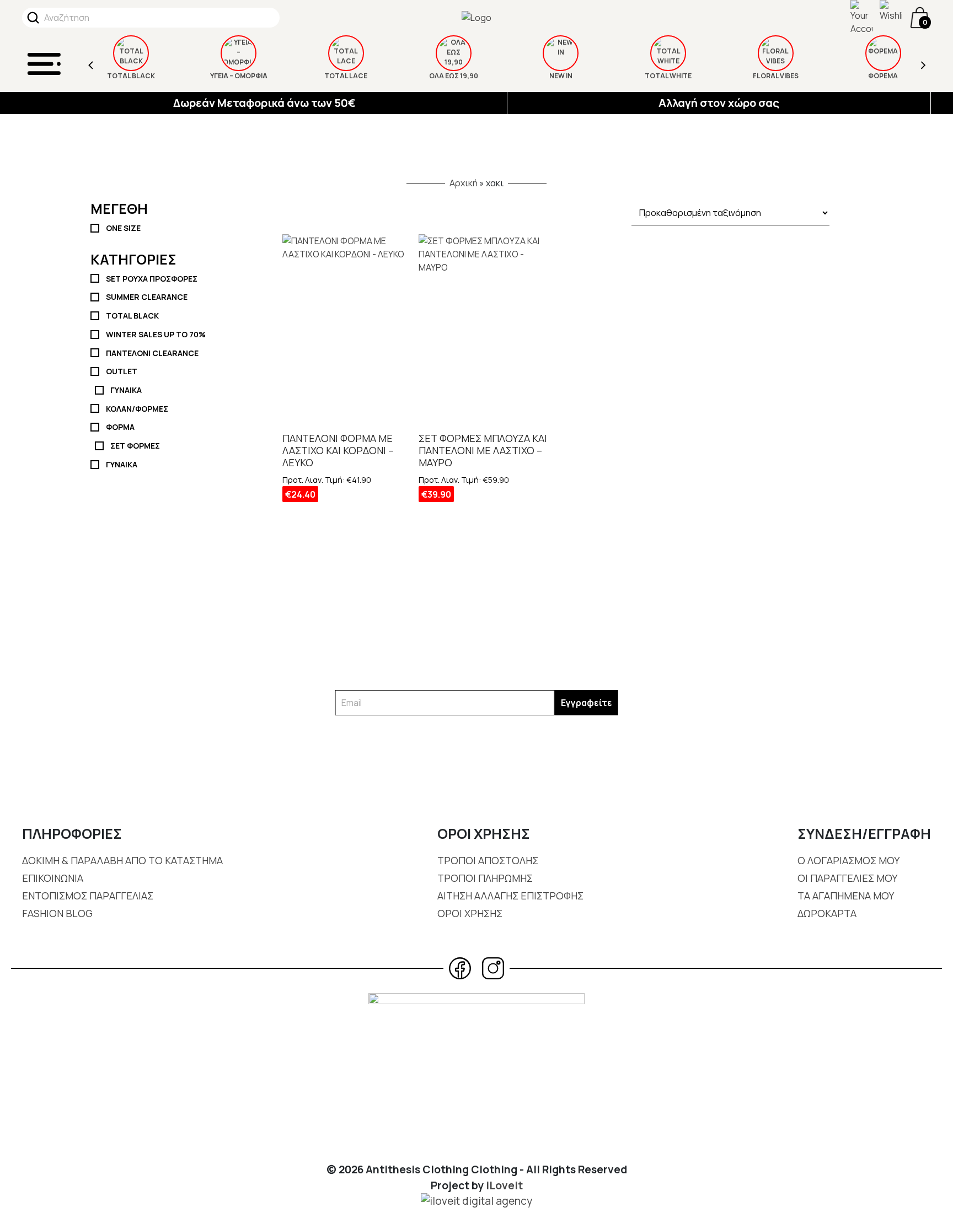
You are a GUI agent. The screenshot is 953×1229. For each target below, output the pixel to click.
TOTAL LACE (345, 75)
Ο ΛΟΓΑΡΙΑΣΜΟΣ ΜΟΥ (848, 860)
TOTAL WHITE (668, 75)
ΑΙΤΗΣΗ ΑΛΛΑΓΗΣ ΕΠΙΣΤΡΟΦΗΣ (510, 895)
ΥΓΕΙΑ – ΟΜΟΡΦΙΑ (238, 75)
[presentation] (91, 64)
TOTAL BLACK (131, 75)
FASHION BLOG (57, 913)
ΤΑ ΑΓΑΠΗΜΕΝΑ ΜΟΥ (845, 895)
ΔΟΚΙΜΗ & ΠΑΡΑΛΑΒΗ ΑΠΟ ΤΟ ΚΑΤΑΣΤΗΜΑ (122, 860)
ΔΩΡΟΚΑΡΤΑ (826, 913)
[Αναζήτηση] (33, 18)
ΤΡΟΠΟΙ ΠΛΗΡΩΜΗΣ (485, 878)
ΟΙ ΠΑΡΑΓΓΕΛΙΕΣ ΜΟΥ (847, 878)
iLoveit (504, 1185)
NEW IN (560, 75)
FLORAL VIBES (776, 75)
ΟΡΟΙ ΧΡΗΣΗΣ (469, 913)
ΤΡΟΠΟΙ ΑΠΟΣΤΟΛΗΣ (487, 860)
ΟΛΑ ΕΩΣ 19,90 (453, 75)
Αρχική (463, 183)
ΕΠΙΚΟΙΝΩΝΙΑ (52, 878)
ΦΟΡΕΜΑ (883, 75)
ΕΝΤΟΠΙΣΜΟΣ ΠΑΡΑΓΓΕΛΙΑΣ (87, 895)
